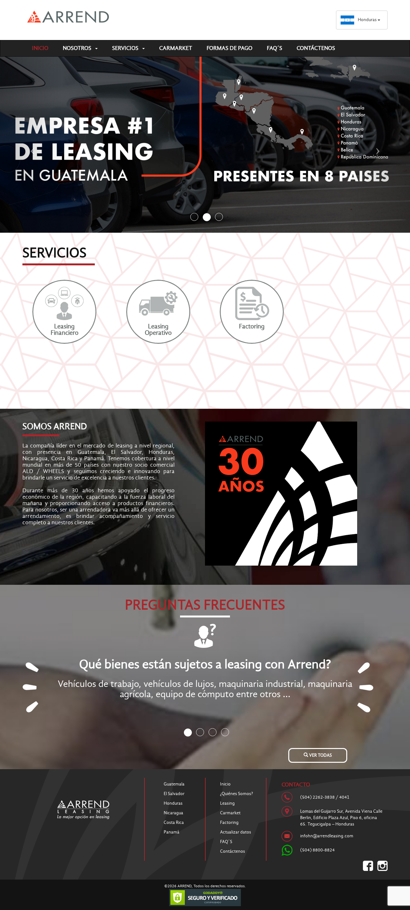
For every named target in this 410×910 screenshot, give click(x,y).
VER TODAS (320, 755)
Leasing (227, 803)
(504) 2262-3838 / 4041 (324, 797)
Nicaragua (173, 813)
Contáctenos (316, 48)
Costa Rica (174, 822)
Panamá (171, 832)
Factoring (229, 822)
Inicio (40, 48)
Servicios (126, 48)
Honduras (368, 19)
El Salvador (174, 793)
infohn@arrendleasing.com (326, 836)
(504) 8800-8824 (317, 850)
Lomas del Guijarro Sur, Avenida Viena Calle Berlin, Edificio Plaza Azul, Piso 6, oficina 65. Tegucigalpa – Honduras (341, 818)
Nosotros (78, 48)
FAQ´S (274, 48)
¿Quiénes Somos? (236, 793)
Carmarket (175, 48)
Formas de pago (229, 48)
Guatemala (174, 784)
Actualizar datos (235, 832)
